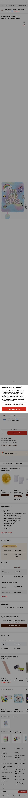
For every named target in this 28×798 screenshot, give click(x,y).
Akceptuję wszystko (14, 409)
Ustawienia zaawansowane (14, 404)
